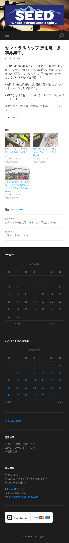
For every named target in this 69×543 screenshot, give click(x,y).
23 (43, 387)
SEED (34, 536)
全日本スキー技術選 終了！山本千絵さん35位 (30, 221)
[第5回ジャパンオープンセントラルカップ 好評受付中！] (45, 140)
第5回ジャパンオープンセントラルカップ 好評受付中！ (45, 152)
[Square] (29, 521)
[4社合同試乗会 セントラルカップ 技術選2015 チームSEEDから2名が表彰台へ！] (17, 173)
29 (34, 395)
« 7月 (17, 323)
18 (60, 380)
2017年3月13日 (12, 58)
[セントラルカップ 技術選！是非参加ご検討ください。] (17, 140)
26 (9, 395)
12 (9, 380)
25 (60, 387)
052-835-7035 (17, 488)
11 (60, 372)
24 (51, 387)
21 (26, 387)
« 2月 (8, 402)
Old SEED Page (13, 420)
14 (26, 380)
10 (51, 372)
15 (34, 380)
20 (17, 387)
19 (9, 387)
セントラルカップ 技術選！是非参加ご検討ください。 (17, 152)
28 (26, 395)
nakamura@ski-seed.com (24, 496)
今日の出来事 (17, 209)
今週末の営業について (17, 234)
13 (17, 380)
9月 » (51, 323)
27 (17, 395)
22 (34, 387)
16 (43, 380)
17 (51, 380)
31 (51, 395)
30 (43, 395)
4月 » (60, 402)
